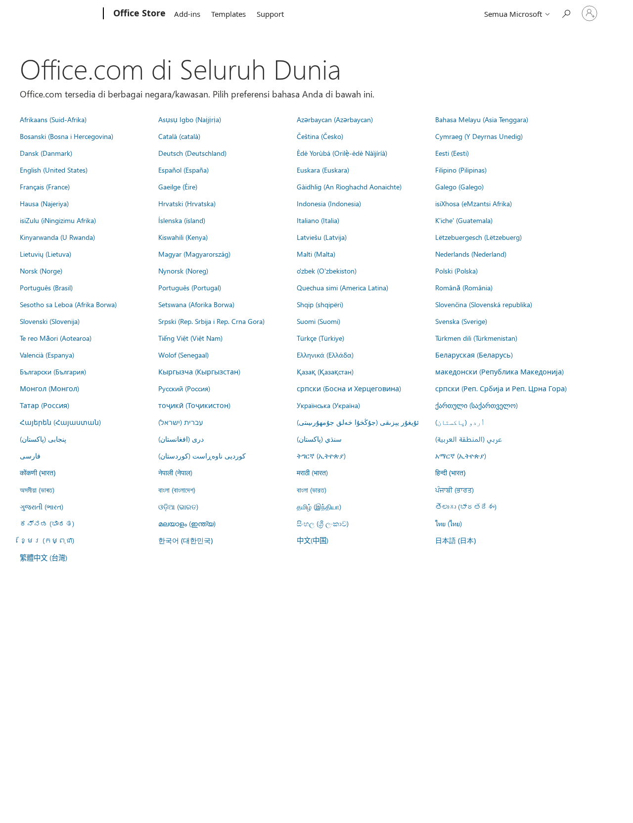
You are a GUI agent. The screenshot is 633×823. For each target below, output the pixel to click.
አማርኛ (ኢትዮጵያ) (460, 455)
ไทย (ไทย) (448, 523)
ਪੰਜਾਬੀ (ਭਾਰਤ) (454, 490)
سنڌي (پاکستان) (319, 439)
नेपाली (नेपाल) (175, 472)
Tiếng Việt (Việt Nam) (190, 338)
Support (270, 14)
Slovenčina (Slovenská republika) (483, 304)
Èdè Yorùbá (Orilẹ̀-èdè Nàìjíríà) (342, 153)
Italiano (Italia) (318, 220)
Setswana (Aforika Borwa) (196, 304)
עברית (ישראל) (180, 422)
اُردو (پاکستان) (460, 422)
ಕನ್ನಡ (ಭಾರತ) (47, 523)
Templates (228, 14)
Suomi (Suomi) (318, 321)
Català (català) (179, 136)
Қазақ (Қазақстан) (325, 371)
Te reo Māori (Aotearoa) (55, 338)
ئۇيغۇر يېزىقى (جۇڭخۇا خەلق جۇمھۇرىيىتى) (358, 422)
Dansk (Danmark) (46, 153)
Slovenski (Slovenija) (50, 321)
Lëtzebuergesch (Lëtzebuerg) (478, 237)
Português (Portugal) (189, 287)
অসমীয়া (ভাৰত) (37, 490)
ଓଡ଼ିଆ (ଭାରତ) (178, 506)
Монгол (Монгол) (49, 388)
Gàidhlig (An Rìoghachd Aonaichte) (349, 186)
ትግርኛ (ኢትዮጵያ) (321, 455)
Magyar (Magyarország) (194, 254)
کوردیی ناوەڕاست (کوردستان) (202, 455)
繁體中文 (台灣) (43, 557)
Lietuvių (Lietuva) (45, 254)
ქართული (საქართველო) (476, 405)
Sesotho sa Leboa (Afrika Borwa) (68, 304)
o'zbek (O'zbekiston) (327, 270)
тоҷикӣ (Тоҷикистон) (194, 405)
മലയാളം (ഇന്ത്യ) (187, 523)
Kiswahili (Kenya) (183, 237)
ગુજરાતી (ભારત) (41, 506)
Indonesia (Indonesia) (329, 203)
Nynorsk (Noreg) (183, 270)
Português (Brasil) (46, 287)
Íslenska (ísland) (181, 220)
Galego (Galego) (459, 186)
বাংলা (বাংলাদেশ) (176, 490)
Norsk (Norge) (41, 270)
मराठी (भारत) (312, 472)
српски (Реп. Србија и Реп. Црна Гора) (501, 388)
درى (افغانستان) (181, 439)
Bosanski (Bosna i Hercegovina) (66, 136)
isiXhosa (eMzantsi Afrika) (473, 203)
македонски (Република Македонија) (499, 371)
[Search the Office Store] (566, 12)
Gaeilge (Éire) (177, 186)
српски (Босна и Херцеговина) (349, 388)
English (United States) (54, 170)
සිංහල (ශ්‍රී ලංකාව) (323, 523)
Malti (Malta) (316, 254)
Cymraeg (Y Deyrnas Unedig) (479, 136)
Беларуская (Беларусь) (474, 355)
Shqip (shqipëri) (320, 304)
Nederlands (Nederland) (470, 254)
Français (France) (45, 186)
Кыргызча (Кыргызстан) (199, 371)
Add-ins (187, 14)
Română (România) (464, 287)
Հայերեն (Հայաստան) (60, 422)
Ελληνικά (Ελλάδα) (325, 355)
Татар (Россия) (44, 405)
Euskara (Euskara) (323, 170)
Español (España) (183, 170)
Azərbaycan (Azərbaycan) (335, 119)
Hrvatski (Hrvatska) (187, 203)
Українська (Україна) (328, 405)
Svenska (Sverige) (461, 321)
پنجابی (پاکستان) (43, 439)
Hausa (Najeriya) (44, 203)
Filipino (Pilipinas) (461, 170)
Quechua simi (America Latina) (342, 287)
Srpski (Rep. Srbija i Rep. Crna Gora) (211, 321)
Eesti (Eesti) (452, 153)
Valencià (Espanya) (47, 355)
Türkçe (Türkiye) (320, 338)
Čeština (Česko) (320, 136)
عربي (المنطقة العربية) (468, 439)
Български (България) (53, 371)
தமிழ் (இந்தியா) (319, 506)
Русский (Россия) (184, 388)
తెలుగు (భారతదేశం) (466, 506)
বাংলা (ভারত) (311, 490)
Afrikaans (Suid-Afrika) (53, 119)
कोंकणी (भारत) (37, 472)
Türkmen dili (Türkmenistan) (476, 338)
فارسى (30, 455)
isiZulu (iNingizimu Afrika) (58, 220)
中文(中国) (312, 540)
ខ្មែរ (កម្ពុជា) (47, 540)
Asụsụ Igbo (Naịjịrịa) (189, 119)
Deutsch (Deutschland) (192, 153)
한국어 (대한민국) (185, 540)
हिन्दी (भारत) (450, 472)
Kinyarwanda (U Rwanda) (57, 237)
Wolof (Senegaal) (183, 355)
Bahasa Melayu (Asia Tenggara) (481, 119)
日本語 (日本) (455, 540)
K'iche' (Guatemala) (464, 220)
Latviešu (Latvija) (322, 237)
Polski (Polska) (456, 270)
